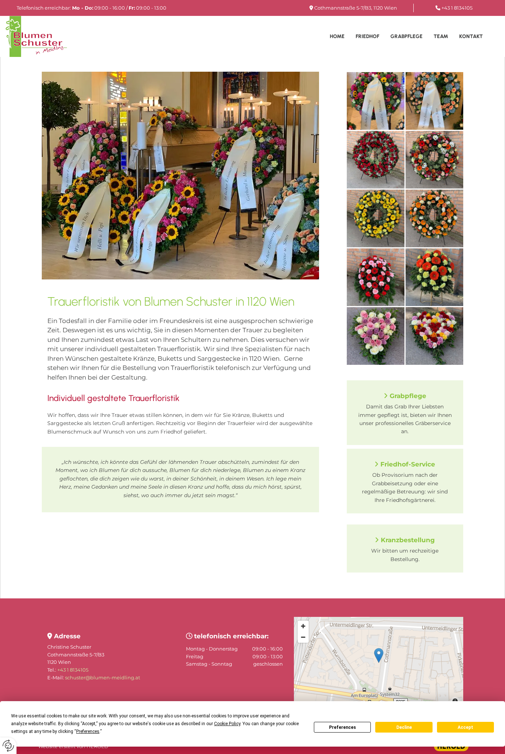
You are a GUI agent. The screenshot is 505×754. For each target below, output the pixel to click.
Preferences (342, 727)
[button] (378, 655)
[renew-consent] (8, 745)
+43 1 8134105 (456, 8)
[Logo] (44, 36)
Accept (465, 727)
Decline (404, 727)
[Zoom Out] (303, 637)
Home (337, 36)
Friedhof (367, 36)
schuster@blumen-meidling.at (102, 677)
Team (441, 36)
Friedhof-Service (407, 464)
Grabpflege (406, 36)
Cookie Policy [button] (227, 723)
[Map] (378, 663)
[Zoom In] (303, 626)
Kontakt (471, 36)
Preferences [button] (87, 731)
